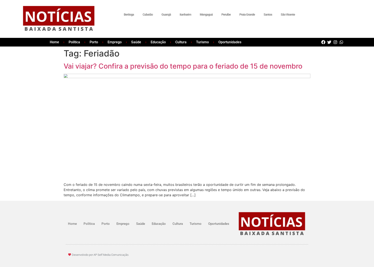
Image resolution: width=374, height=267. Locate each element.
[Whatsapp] (341, 42)
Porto (94, 42)
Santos (268, 14)
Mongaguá (206, 14)
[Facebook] (323, 42)
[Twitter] (329, 42)
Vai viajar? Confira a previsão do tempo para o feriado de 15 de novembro (183, 66)
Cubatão (148, 14)
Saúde (136, 42)
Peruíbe (226, 14)
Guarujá (166, 14)
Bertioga (129, 14)
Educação (158, 42)
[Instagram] (335, 42)
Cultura (181, 42)
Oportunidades (229, 42)
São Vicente (288, 14)
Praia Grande (247, 14)
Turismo (202, 42)
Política (74, 42)
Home (54, 42)
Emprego (115, 42)
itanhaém (185, 14)
